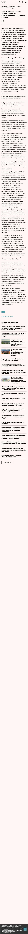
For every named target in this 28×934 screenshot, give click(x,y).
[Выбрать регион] (22, 2)
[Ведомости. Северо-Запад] (4, 2)
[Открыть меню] (26, 2)
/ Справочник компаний (14, 6)
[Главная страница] (2, 2)
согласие (6, 929)
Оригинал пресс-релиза (7, 316)
